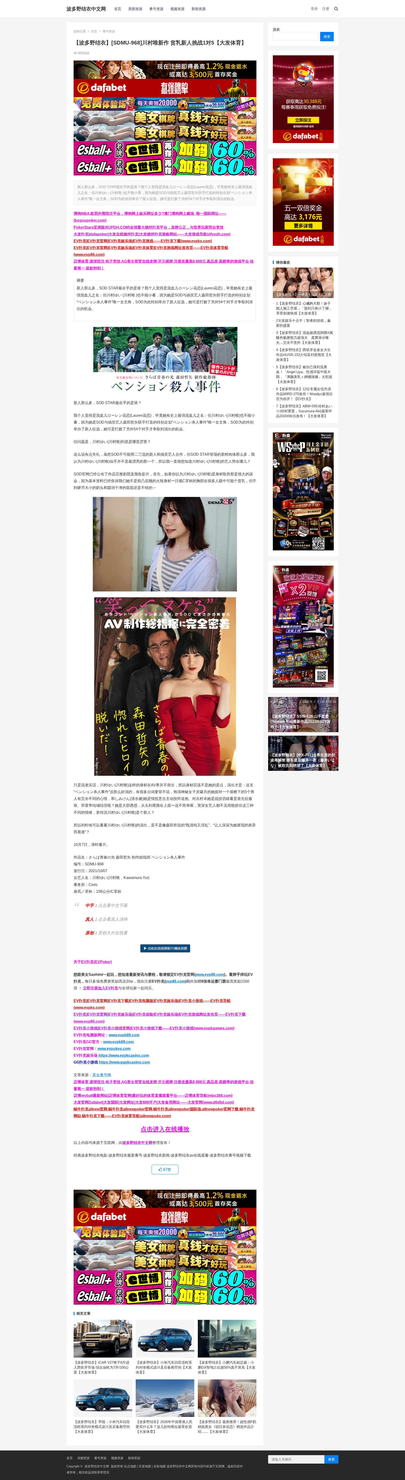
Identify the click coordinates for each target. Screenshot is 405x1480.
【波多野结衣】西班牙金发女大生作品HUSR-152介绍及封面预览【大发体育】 (304, 355)
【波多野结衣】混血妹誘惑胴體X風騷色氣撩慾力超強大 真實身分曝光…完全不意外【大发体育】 (304, 337)
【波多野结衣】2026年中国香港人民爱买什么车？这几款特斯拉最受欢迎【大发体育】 (164, 1427)
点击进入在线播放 (165, 1129)
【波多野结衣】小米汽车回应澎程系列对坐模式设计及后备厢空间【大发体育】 (164, 1367)
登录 (314, 9)
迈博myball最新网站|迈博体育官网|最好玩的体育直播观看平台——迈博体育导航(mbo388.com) (153, 1096)
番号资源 (156, 9)
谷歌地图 (160, 1466)
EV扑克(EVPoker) (96, 962)
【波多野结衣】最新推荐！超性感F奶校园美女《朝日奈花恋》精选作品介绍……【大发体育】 (227, 1427)
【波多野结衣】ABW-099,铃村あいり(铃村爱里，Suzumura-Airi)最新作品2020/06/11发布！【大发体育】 (304, 411)
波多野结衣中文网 (86, 8)
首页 (117, 9)
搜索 (276, 29)
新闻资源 (198, 9)
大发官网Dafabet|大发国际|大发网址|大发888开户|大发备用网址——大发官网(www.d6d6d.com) (154, 1102)
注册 (325, 9)
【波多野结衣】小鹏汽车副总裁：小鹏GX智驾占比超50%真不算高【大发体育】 (226, 1367)
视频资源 (177, 9)
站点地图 (130, 1466)
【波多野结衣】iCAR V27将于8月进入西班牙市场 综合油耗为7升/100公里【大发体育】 (101, 1367)
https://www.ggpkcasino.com (124, 1062)
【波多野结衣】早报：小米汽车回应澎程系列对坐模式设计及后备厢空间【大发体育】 (102, 1427)
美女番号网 (101, 1075)
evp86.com (175, 981)
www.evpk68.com (118, 1042)
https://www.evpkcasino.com (123, 1055)
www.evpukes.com (114, 1049)
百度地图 (145, 1466)
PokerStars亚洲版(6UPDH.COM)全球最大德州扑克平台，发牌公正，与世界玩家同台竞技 (149, 227)
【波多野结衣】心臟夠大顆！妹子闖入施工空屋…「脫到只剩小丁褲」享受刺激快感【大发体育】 (304, 308)
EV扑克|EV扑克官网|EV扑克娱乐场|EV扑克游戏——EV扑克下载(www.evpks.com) (143, 241)
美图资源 (135, 9)
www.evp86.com (209, 975)
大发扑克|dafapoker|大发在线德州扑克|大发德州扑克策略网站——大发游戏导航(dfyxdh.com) (152, 234)
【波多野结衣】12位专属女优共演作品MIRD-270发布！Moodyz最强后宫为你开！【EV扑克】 (304, 394)
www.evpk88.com (124, 1035)
